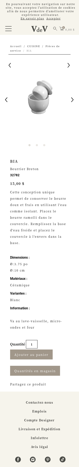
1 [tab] (29, 145)
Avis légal (39, 447)
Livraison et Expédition (39, 429)
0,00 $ (70, 29)
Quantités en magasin (35, 371)
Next (72, 100)
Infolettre (39, 438)
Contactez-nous (39, 402)
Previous (6, 100)
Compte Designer (39, 420)
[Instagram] (33, 461)
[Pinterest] (48, 461)
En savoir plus (32, 18)
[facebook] (18, 461)
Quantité (18, 344)
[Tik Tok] (63, 461)
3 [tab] (44, 145)
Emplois (39, 411)
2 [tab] (37, 145)
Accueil (16, 46)
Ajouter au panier (31, 354)
